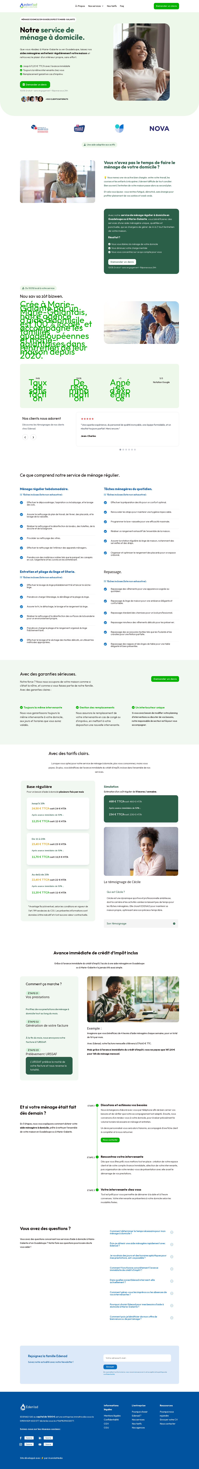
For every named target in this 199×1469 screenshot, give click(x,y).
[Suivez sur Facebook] (20, 1438)
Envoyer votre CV (169, 1419)
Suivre (29, 1438)
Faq (122, 6)
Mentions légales (112, 1415)
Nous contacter (110, 1140)
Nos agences (138, 1427)
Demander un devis (166, 6)
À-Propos (80, 6)
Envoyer (110, 1366)
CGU (106, 1427)
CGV (106, 1423)
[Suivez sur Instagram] (20, 1444)
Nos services (138, 1419)
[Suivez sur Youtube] (40, 1444)
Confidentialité (111, 1419)
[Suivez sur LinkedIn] (40, 1438)
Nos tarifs (112, 6)
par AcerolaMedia (53, 1457)
